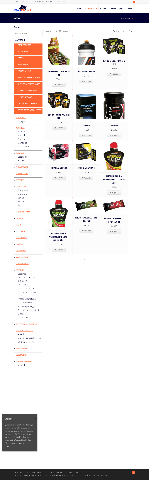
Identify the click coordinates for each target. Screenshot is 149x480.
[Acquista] (58, 62)
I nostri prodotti (91, 8)
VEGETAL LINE (21, 355)
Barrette (21, 139)
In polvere (22, 194)
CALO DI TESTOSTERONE (27, 103)
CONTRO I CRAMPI (23, 212)
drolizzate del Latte (27, 288)
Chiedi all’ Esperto (117, 8)
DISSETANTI (20, 231)
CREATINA (19, 218)
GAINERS (19, 244)
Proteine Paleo (25, 302)
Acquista (59, 84)
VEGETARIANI (23, 64)
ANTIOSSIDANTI (22, 167)
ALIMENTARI (20, 128)
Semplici (21, 201)
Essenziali (22, 156)
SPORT (129, 18)
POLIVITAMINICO (22, 263)
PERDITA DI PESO (24, 71)
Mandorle (22, 142)
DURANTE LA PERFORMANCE (29, 84)
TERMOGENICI (21, 348)
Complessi (23, 190)
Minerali (21, 365)
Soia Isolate (23, 317)
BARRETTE (20, 180)
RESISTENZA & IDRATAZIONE (27, 324)
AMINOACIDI (20, 153)
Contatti (130, 8)
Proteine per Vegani (27, 306)
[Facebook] (134, 2)
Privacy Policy (19, 473)
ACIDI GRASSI (21, 118)
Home (79, 8)
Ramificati (22, 160)
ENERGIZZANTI (21, 238)
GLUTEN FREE (23, 51)
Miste (20, 313)
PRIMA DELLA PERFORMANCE (29, 77)
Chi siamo (103, 8)
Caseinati (22, 273)
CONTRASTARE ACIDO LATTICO (29, 110)
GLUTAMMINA (21, 251)
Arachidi (21, 135)
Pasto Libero (24, 146)
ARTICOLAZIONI (22, 173)
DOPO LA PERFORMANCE (27, 90)
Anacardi (22, 131)
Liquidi (21, 197)
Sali (19, 205)
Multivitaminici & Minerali (29, 338)
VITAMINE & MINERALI (24, 361)
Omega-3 (22, 121)
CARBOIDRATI (21, 186)
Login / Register (39, 2)
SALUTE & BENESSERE (24, 331)
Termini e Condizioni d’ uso (36, 473)
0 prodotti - (53, 2)
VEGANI (21, 58)
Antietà (21, 334)
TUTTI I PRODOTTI (24, 45)
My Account (73, 473)
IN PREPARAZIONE (25, 97)
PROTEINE (20, 270)
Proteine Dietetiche (27, 298)
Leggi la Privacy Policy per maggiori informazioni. (19, 443)
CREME (18, 225)
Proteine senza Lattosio (29, 310)
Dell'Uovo (22, 284)
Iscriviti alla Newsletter (22, 2)
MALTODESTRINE (22, 257)
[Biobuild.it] (22, 8)
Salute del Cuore (26, 341)
